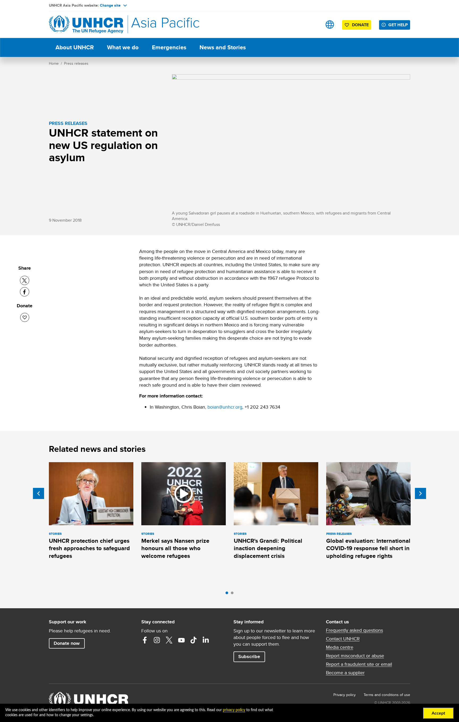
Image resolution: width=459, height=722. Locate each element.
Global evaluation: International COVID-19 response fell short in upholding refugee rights (368, 548)
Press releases (76, 63)
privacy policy (234, 710)
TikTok (193, 640)
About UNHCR (75, 47)
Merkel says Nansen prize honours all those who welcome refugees (175, 548)
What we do (123, 47)
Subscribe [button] (249, 656)
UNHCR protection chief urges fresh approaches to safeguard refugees (89, 548)
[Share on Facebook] (24, 291)
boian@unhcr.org (224, 407)
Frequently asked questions (354, 630)
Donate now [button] (67, 643)
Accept (438, 713)
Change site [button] (110, 5)
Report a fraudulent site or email (359, 664)
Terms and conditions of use (387, 694)
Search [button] (313, 24)
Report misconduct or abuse (355, 656)
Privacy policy (344, 694)
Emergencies (169, 47)
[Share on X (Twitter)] (24, 280)
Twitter (169, 640)
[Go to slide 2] (233, 594)
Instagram (157, 640)
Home (54, 63)
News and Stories (222, 47)
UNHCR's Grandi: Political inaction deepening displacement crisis (268, 548)
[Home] (86, 24)
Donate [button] (360, 25)
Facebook (144, 640)
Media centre (339, 647)
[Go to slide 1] (228, 594)
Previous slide (38, 493)
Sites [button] (329, 24)
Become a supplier (345, 673)
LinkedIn (205, 640)
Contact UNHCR (343, 639)
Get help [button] (398, 25)
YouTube (181, 640)
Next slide (420, 493)
